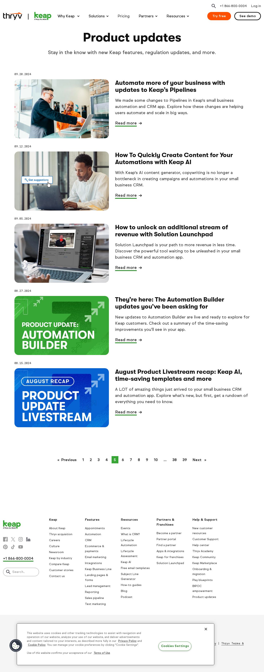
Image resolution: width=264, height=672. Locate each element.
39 (185, 460)
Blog (124, 591)
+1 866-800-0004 (18, 558)
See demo (247, 16)
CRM (88, 540)
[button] (15, 645)
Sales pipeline (94, 598)
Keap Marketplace (204, 563)
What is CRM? (130, 534)
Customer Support (205, 539)
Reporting (92, 592)
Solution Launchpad (170, 563)
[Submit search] (8, 572)
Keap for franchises (170, 557)
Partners (146, 16)
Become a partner (169, 533)
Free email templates (135, 568)
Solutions (97, 16)
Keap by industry (60, 558)
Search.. (18, 572)
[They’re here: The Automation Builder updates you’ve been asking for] (61, 325)
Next (201, 460)
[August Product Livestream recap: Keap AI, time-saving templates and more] (61, 397)
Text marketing (95, 604)
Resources (176, 16)
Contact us (57, 576)
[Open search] (214, 6)
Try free (219, 16)
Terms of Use (102, 653)
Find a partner (166, 545)
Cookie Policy (37, 645)
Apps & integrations (170, 551)
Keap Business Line (98, 569)
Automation (93, 534)
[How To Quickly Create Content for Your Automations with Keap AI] (61, 181)
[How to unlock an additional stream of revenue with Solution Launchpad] (61, 253)
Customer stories (61, 570)
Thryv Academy (202, 551)
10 (156, 460)
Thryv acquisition (60, 534)
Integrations (93, 563)
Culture (54, 546)
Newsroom (56, 552)
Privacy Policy (127, 641)
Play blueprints (202, 580)
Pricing (124, 16)
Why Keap (67, 16)
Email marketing (95, 557)
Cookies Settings (175, 646)
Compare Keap (59, 564)
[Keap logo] (27, 16)
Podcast (126, 597)
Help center (200, 545)
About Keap (57, 528)
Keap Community (204, 557)
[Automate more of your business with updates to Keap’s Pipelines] (61, 108)
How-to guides (131, 585)
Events (125, 528)
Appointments (95, 528)
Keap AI (126, 562)
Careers (54, 540)
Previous (70, 460)
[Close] (205, 629)
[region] (115, 644)
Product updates (204, 597)
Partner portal (166, 539)
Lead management (98, 586)
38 (174, 460)
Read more (126, 123)
